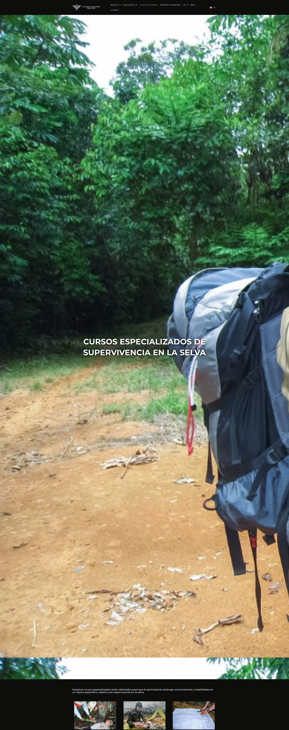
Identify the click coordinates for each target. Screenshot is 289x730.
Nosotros (114, 5)
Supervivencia (129, 5)
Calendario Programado (170, 5)
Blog (193, 5)
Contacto (115, 10)
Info (184, 5)
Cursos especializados (148, 5)
